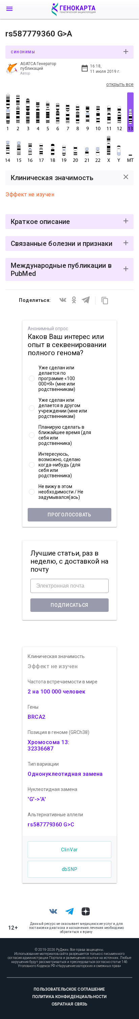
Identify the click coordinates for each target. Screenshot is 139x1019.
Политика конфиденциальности (69, 996)
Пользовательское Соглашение (69, 989)
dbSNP (70, 869)
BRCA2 (37, 717)
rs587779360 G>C (51, 824)
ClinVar (69, 849)
